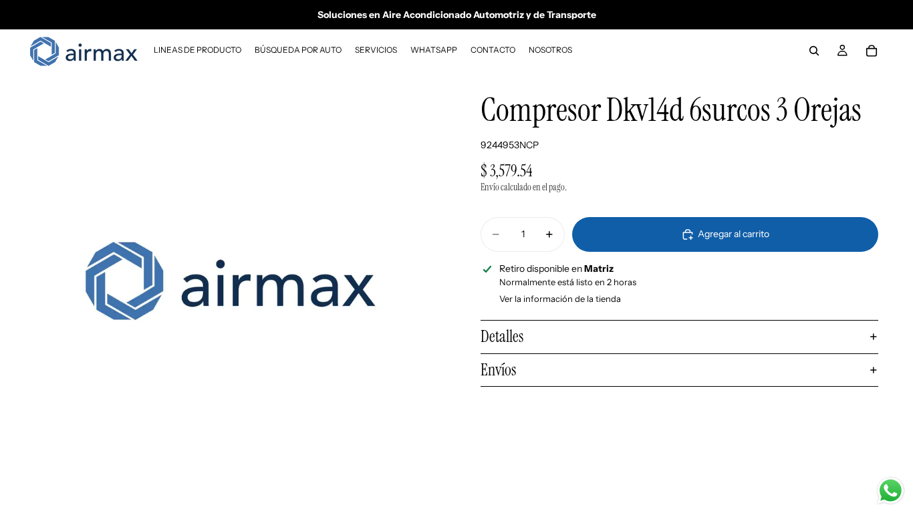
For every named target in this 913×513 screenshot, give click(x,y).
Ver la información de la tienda (560, 298)
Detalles (502, 336)
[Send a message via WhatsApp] (890, 490)
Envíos (498, 369)
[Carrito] (871, 50)
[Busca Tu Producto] (814, 50)
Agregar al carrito (733, 234)
